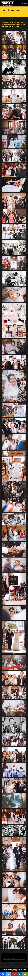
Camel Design (14, 970)
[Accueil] (1, 13)
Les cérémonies (7, 13)
